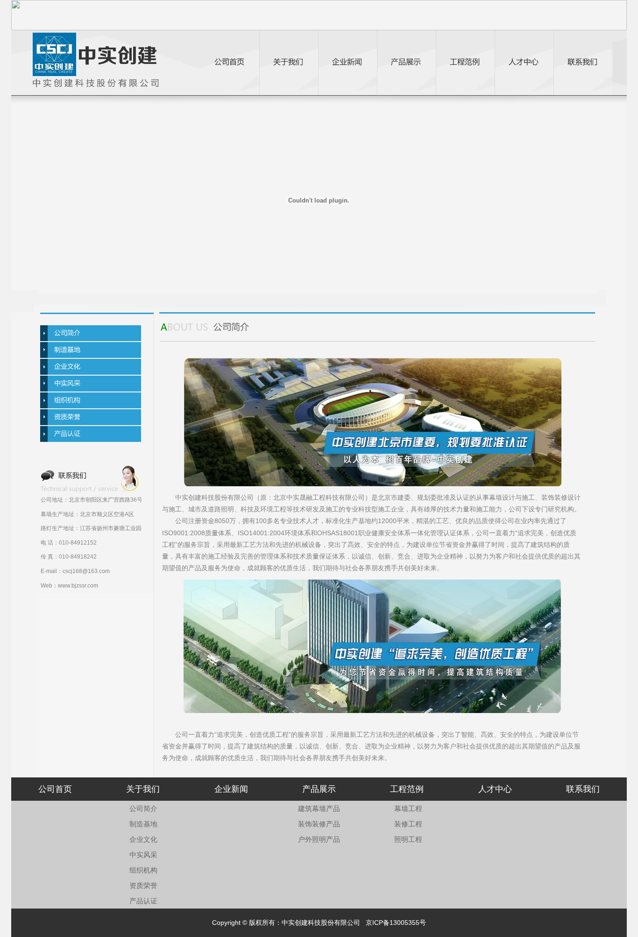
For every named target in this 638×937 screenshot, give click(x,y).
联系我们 (583, 789)
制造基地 (143, 824)
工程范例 (407, 789)
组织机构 (143, 870)
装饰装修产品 (319, 824)
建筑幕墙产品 (319, 808)
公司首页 (55, 789)
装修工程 (408, 824)
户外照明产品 (319, 839)
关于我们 (143, 789)
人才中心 (495, 789)
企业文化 (143, 839)
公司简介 (143, 808)
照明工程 (408, 839)
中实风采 (143, 855)
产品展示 (319, 789)
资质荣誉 (143, 885)
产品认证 (143, 901)
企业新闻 (231, 789)
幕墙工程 (408, 808)
